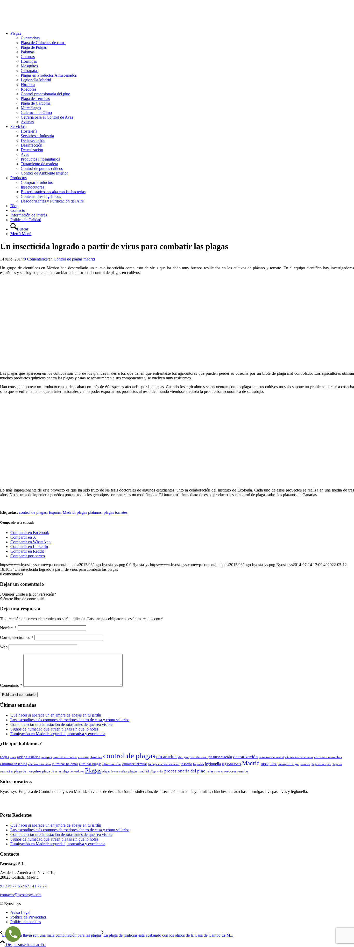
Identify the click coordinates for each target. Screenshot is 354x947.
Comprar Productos (37, 182)
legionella (213, 764)
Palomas (27, 52)
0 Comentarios (36, 259)
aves (13, 757)
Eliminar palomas (65, 764)
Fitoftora (28, 84)
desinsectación (220, 757)
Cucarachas (30, 38)
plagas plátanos (89, 512)
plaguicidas (156, 771)
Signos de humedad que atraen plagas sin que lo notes (54, 729)
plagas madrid (138, 771)
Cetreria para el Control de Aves (47, 117)
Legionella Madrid (36, 80)
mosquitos (269, 764)
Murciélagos (31, 108)
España (55, 512)
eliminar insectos (13, 764)
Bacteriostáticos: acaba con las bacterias (53, 192)
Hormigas (29, 61)
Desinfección (31, 145)
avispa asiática (28, 757)
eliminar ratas (111, 764)
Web (4, 647)
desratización (245, 756)
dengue (183, 757)
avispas (46, 757)
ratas (210, 771)
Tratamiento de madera (39, 164)
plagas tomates (116, 512)
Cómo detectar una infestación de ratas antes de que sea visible (61, 724)
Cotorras (28, 56)
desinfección (199, 757)
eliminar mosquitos (39, 764)
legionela (198, 764)
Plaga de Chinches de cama (43, 42)
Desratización (32, 150)
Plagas (93, 770)
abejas (4, 757)
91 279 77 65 (11, 886)
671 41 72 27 (36, 886)
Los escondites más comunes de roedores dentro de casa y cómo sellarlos (69, 720)
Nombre (8, 628)
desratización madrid (271, 757)
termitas (243, 771)
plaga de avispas (321, 764)
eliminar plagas (90, 764)
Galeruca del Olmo (36, 112)
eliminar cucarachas (328, 757)
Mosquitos (29, 66)
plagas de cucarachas (114, 771)
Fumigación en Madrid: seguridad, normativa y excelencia (57, 734)
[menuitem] (182, 77)
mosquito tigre (288, 764)
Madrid (69, 512)
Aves (25, 154)
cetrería (83, 757)
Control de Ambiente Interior (44, 173)
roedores (230, 771)
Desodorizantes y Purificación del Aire (52, 201)
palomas (305, 764)
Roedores (28, 89)
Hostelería (29, 131)
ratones (218, 771)
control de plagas (33, 512)
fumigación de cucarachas (164, 764)
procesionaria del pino (185, 771)
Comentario (11, 685)
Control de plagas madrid (74, 259)
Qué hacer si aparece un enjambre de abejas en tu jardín (55, 715)
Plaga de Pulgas (34, 47)
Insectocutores (32, 187)
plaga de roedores (73, 771)
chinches (96, 757)
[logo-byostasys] (39, 24)
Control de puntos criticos (42, 168)
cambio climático (65, 757)
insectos (186, 764)
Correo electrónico (16, 637)
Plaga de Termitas (35, 98)
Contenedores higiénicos (41, 196)
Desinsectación (33, 140)
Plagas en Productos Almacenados (49, 75)
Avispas (27, 122)
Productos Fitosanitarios (40, 159)
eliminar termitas (134, 764)
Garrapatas (29, 70)
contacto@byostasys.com (20, 895)
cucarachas (166, 756)
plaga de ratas (51, 771)
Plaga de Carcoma (36, 103)
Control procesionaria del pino (45, 94)
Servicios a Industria (37, 136)
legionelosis (231, 764)
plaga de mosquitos (27, 771)
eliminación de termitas (299, 757)
